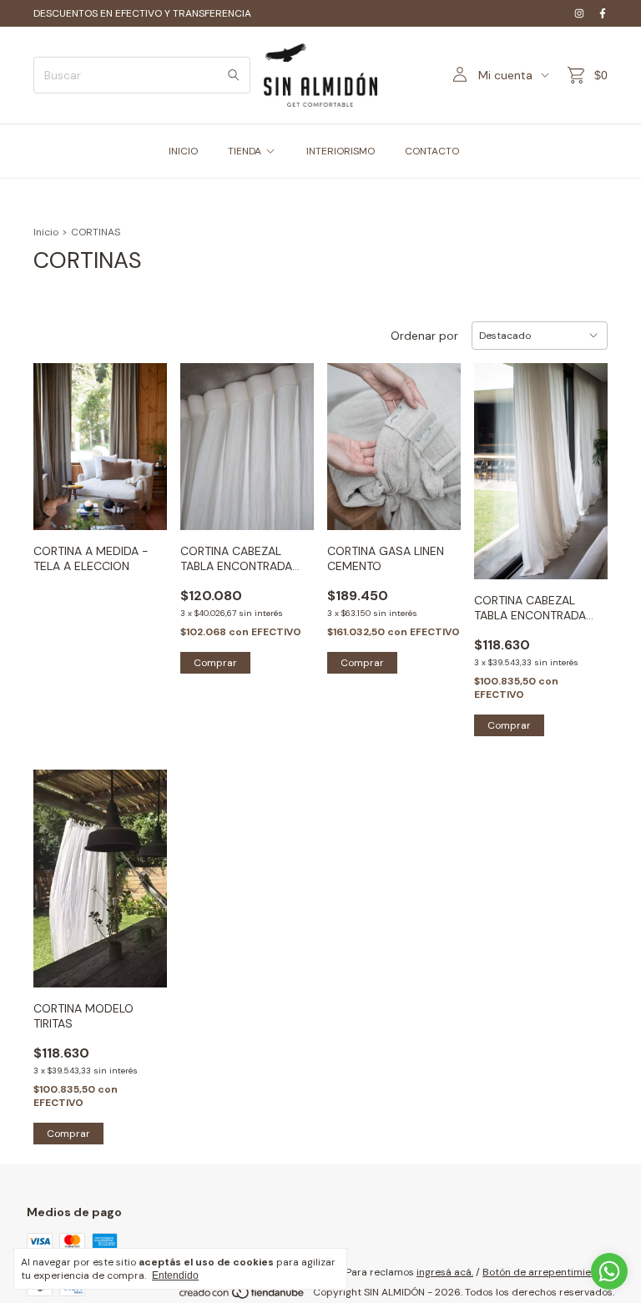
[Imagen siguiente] (141, 436)
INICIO (183, 151)
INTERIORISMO (340, 151)
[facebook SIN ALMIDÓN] (603, 13)
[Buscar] (233, 75)
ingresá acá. (444, 1272)
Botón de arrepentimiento (544, 1272)
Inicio (45, 232)
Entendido (175, 1275)
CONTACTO (432, 151)
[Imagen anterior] (58, 436)
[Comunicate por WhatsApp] (609, 1271)
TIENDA (244, 151)
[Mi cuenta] (460, 75)
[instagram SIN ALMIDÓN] (579, 13)
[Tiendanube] (242, 1296)
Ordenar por (424, 335)
